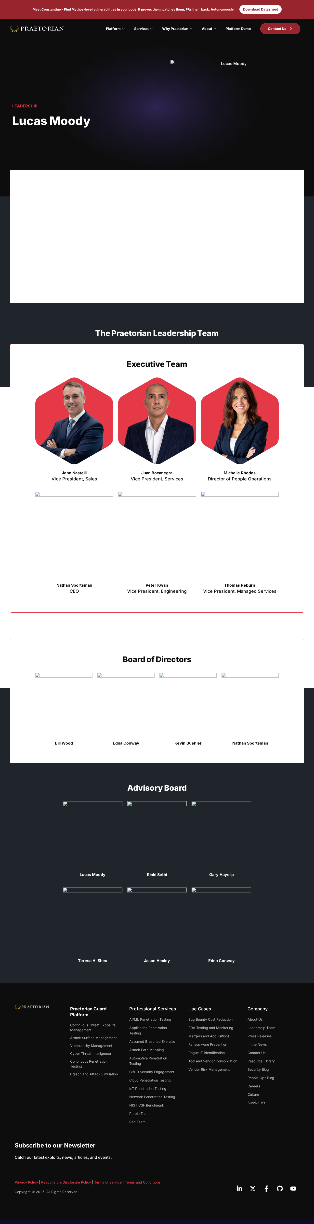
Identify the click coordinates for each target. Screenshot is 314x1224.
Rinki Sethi (157, 874)
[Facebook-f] (266, 1189)
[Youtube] (293, 1189)
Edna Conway (126, 743)
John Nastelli (74, 472)
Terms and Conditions (143, 1182)
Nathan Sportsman (74, 585)
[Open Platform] (123, 28)
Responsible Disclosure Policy (66, 1182)
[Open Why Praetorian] (191, 28)
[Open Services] (151, 28)
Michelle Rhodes (240, 472)
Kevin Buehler (188, 743)
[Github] (280, 1189)
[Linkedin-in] (239, 1189)
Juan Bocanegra (156, 472)
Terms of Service (108, 1182)
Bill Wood (64, 743)
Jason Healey (157, 960)
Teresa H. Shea (92, 960)
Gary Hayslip (221, 874)
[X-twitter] (253, 1189)
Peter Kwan (157, 585)
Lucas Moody (92, 874)
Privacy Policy (26, 1182)
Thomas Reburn (239, 585)
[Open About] (214, 28)
